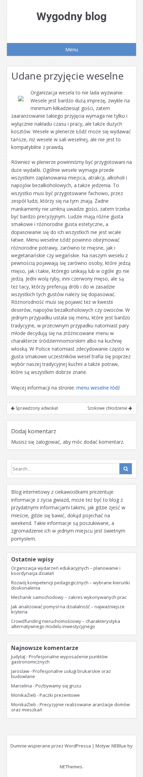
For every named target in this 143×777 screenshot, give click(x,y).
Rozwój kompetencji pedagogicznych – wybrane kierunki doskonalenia (70, 585)
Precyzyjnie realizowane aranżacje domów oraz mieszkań (70, 707)
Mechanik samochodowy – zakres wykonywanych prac (69, 597)
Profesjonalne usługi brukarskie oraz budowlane (61, 673)
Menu (71, 49)
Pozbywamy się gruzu (58, 686)
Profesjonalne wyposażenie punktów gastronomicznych (59, 659)
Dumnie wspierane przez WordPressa (50, 746)
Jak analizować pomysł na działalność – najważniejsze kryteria (68, 609)
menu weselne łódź (98, 387)
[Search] (125, 468)
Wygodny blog (71, 16)
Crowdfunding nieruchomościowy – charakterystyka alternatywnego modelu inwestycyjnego (65, 623)
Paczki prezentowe (60, 695)
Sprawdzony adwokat (36, 408)
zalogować (48, 441)
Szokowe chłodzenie (107, 408)
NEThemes (71, 766)
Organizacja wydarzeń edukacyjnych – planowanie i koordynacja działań (65, 570)
